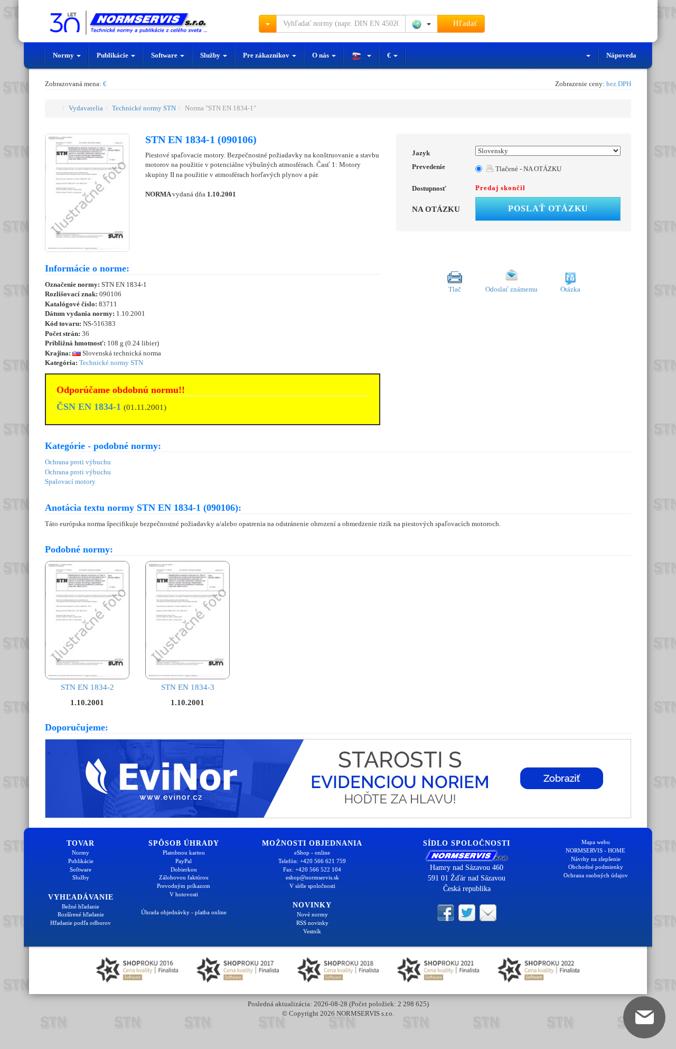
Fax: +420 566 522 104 (312, 869)
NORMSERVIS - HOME (595, 850)
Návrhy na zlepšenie (596, 859)
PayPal (183, 861)
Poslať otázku (548, 208)
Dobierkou (184, 869)
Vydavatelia (86, 108)
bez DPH (618, 84)
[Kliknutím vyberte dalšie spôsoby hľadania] (268, 24)
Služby (211, 55)
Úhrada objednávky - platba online (184, 912)
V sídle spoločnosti (312, 886)
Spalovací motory (70, 481)
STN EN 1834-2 (87, 687)
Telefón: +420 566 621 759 (312, 861)
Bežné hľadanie (80, 906)
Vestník (312, 931)
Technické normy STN (144, 108)
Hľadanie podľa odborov (80, 923)
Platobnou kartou (184, 852)
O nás (321, 55)
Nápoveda (621, 55)
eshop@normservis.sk (312, 877)
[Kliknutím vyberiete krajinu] (421, 24)
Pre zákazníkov (267, 55)
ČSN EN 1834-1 (89, 406)
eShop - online (312, 852)
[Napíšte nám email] (488, 911)
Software (165, 55)
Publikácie (113, 55)
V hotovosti (184, 894)
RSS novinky (312, 923)
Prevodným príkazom (183, 886)
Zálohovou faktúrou (184, 877)
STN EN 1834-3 (187, 687)
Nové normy (312, 914)
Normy (64, 55)
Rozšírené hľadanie (81, 914)
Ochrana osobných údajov (596, 875)
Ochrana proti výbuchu (78, 462)
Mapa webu (595, 842)
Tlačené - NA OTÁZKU (527, 169)
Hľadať (464, 23)
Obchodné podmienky (595, 867)
